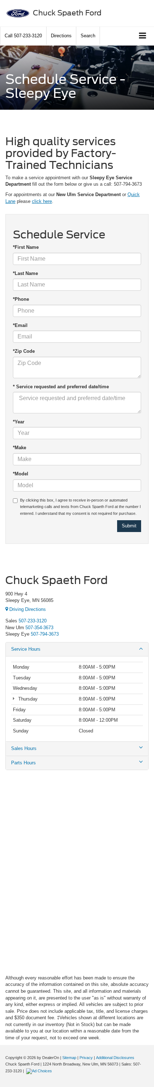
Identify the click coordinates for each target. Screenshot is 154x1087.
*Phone (21, 299)
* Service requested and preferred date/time (61, 386)
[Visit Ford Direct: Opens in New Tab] (40, 1071)
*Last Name (25, 273)
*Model (20, 473)
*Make (19, 447)
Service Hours (25, 649)
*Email (20, 325)
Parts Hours (23, 762)
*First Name (26, 247)
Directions (61, 35)
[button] (23, 36)
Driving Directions (27, 609)
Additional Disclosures (115, 1057)
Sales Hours (24, 748)
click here (42, 201)
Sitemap (69, 1057)
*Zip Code (24, 351)
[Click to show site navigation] (142, 36)
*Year (18, 421)
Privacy (86, 1057)
